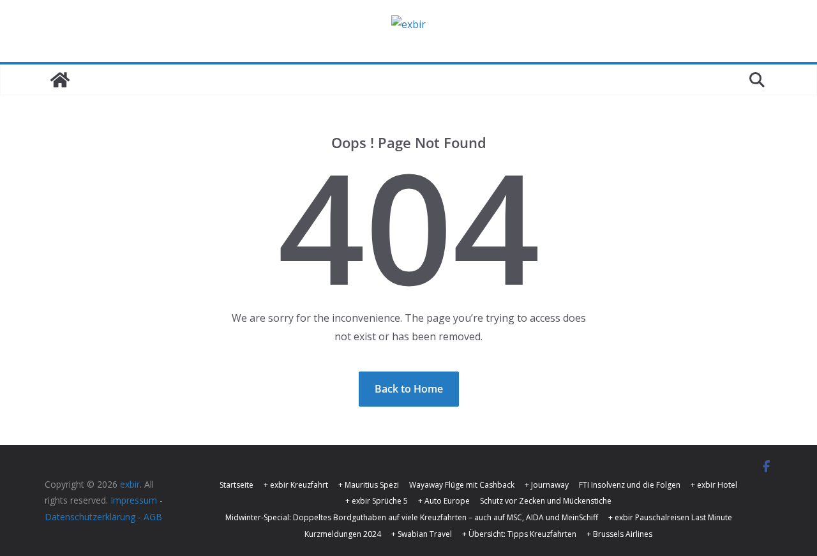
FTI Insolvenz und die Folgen (629, 484)
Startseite (236, 484)
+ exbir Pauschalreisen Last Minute (670, 517)
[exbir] (60, 79)
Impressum (133, 500)
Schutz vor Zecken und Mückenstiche (545, 500)
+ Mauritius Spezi (368, 484)
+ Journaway (547, 484)
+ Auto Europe (444, 500)
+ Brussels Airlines (619, 534)
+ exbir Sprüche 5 (376, 500)
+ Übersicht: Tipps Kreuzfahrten (519, 534)
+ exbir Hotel (714, 484)
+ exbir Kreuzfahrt (296, 484)
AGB (153, 517)
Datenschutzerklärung (90, 517)
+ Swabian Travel (421, 534)
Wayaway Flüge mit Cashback (461, 484)
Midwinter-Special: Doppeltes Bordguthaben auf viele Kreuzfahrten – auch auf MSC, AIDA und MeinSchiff (411, 517)
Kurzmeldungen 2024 (342, 534)
